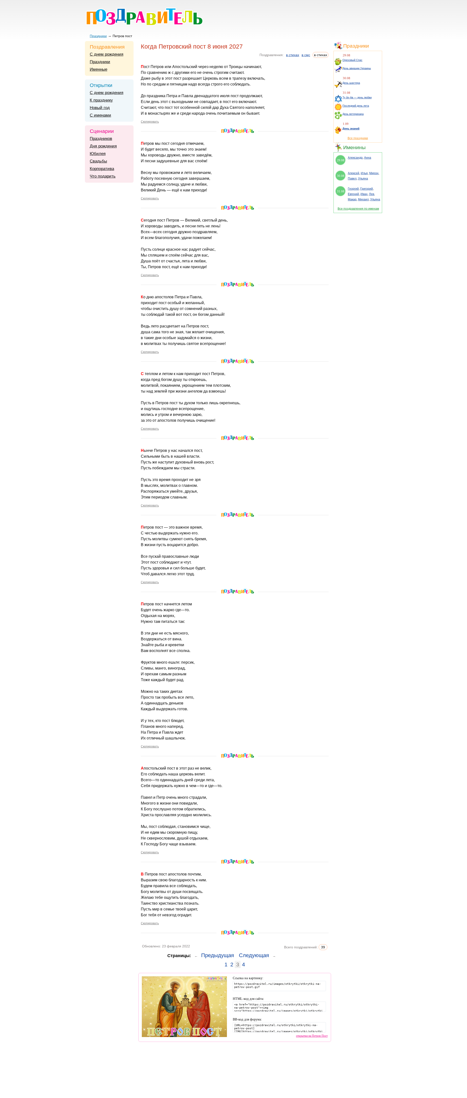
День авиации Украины (356, 68)
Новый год (100, 107)
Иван (364, 194)
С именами (100, 115)
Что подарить (103, 176)
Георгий (353, 188)
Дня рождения (103, 146)
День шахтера (351, 82)
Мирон (373, 173)
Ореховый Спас (352, 60)
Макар (352, 199)
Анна (367, 157)
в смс (306, 55)
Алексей (353, 173)
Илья (364, 173)
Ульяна (363, 178)
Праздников (101, 138)
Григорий (366, 188)
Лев (371, 194)
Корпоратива (102, 168)
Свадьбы (98, 161)
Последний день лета (355, 105)
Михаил (363, 199)
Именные (98, 69)
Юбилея (98, 153)
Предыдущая (217, 955)
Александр (355, 157)
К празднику (101, 100)
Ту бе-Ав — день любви (357, 97)
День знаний (350, 128)
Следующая (254, 955)
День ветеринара (353, 113)
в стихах (292, 55)
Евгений (353, 194)
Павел (352, 178)
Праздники (98, 36)
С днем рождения (106, 54)
